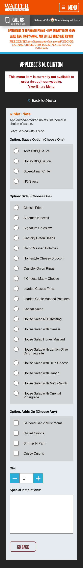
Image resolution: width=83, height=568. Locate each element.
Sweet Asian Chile (37, 171)
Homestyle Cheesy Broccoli (43, 258)
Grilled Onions (34, 433)
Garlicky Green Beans (39, 238)
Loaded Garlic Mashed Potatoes (47, 299)
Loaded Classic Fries (39, 288)
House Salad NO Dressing (43, 319)
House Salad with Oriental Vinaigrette (42, 395)
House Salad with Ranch (41, 373)
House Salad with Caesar (42, 329)
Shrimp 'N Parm (35, 443)
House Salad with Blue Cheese (46, 363)
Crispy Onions (34, 453)
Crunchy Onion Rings (39, 268)
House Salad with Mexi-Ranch (45, 383)
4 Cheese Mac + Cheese (41, 278)
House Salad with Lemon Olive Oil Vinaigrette (46, 351)
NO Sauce (31, 181)
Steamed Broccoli (36, 218)
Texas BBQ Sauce (37, 151)
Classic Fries (33, 208)
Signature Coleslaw (38, 228)
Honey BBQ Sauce (37, 161)
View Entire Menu (41, 86)
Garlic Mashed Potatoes (41, 248)
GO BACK (23, 546)
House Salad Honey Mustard (44, 339)
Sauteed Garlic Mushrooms (43, 423)
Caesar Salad (33, 309)
